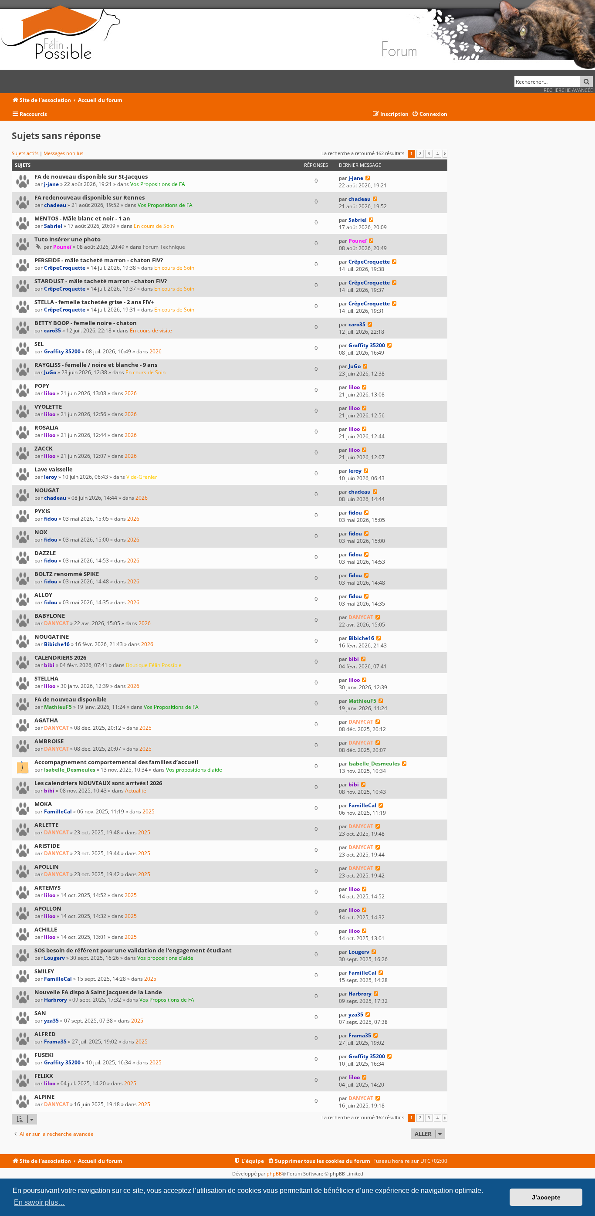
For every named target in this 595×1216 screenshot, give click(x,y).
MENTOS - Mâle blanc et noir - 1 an (82, 218)
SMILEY (44, 971)
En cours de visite (151, 330)
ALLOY (43, 595)
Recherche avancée (568, 90)
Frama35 (55, 1041)
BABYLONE (49, 616)
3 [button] (429, 153)
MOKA (43, 804)
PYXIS (42, 511)
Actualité (135, 790)
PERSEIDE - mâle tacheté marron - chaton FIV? (98, 260)
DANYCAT (56, 623)
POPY (41, 386)
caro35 (52, 330)
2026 (155, 351)
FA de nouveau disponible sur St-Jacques (91, 176)
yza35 (51, 1020)
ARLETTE (46, 825)
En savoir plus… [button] (39, 1202)
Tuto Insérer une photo (67, 239)
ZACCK (43, 448)
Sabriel (53, 226)
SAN (40, 1013)
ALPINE (44, 1097)
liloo (49, 393)
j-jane (51, 184)
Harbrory (55, 999)
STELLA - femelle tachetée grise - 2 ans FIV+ (94, 302)
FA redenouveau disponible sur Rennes (89, 197)
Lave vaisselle (53, 469)
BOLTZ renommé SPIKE (66, 574)
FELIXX (43, 1076)
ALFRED (45, 1034)
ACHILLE (45, 929)
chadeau (55, 205)
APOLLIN (46, 867)
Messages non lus (63, 153)
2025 (145, 728)
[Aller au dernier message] (368, 178)
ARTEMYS (47, 887)
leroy (50, 477)
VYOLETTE (48, 406)
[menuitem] (429, 114)
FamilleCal (58, 811)
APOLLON (47, 908)
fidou (50, 518)
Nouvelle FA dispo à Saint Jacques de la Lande (98, 992)
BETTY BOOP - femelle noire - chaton (85, 323)
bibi (49, 665)
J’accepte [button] (546, 1197)
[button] (445, 154)
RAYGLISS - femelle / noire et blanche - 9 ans (95, 365)
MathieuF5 (58, 707)
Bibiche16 (57, 644)
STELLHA (46, 678)
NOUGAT (46, 490)
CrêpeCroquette (64, 267)
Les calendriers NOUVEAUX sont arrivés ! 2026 (98, 783)
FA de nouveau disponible (70, 699)
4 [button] (437, 153)
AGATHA (46, 720)
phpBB (274, 1173)
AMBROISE (49, 741)
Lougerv (54, 958)
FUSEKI (44, 1055)
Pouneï (62, 247)
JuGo (50, 372)
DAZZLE (45, 553)
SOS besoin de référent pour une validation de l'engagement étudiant (133, 950)
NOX (40, 532)
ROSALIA (46, 427)
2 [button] (420, 153)
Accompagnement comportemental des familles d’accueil (116, 762)
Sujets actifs (25, 153)
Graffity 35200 (62, 351)
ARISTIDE (47, 846)
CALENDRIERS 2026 (60, 657)
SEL (39, 344)
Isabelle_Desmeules (69, 769)
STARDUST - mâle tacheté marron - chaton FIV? (100, 281)
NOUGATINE (51, 636)
